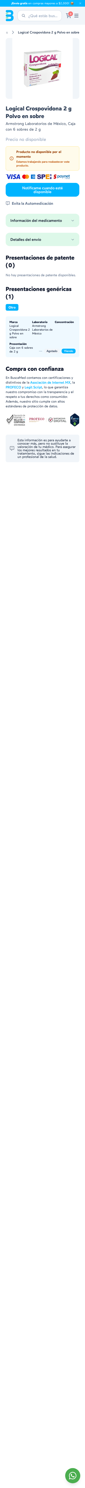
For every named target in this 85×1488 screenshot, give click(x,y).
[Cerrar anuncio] (80, 3)
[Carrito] (69, 15)
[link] (76, 16)
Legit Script (33, 387)
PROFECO (13, 387)
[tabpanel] (42, 336)
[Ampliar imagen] (42, 68)
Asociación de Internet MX (50, 382)
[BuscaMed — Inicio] (10, 15)
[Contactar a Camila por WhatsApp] (72, 1475)
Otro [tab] (12, 307)
